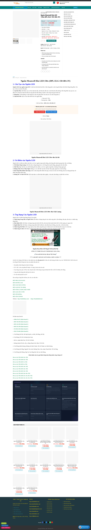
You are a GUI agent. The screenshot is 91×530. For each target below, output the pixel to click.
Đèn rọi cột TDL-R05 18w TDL (20, 366)
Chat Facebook (5, 525)
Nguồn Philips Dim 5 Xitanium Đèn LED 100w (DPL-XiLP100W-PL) (45, 442)
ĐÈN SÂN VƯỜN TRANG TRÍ (69, 22)
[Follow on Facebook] (42, 522)
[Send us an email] (48, 522)
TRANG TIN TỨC (46, 7)
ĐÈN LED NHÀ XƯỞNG (68, 18)
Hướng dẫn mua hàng (67, 507)
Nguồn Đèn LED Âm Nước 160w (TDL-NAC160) (45, 466)
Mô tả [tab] (14, 77)
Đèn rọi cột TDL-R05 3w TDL (20, 362)
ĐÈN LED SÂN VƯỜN (19, 292)
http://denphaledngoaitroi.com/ (35, 508)
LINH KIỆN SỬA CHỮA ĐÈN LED (70, 24)
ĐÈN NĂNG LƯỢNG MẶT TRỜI (69, 20)
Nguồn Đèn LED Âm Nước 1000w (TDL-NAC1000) (19, 489)
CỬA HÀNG (40, 7)
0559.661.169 (49, 510)
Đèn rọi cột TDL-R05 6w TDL (20, 364)
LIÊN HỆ (63, 7)
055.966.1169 (17, 329)
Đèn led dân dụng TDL (68, 28)
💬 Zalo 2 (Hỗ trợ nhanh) (51, 111)
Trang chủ (29, 7)
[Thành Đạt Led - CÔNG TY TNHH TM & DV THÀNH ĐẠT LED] (18, 3)
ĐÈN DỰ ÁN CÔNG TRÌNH (68, 26)
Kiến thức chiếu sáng (67, 36)
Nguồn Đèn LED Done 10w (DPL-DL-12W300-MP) (32, 489)
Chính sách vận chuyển (68, 509)
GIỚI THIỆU (34, 7)
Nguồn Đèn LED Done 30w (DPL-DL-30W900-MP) (32, 442)
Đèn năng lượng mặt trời (18, 513)
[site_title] (45, 528)
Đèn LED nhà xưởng (17, 511)
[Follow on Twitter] (46, 522)
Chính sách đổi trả (67, 501)
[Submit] (54, 3)
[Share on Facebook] (42, 71)
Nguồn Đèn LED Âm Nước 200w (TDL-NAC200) (72, 442)
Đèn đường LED (17, 509)
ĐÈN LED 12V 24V (67, 14)
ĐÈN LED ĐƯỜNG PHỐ (68, 16)
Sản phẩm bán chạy (67, 34)
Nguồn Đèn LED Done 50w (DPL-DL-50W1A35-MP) (19, 466)
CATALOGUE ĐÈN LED (55, 7)
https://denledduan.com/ (34, 513)
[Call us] (50, 522)
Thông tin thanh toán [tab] (23, 77)
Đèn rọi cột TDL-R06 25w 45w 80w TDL (22, 375)
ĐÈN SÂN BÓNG (17, 294)
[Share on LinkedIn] (49, 71)
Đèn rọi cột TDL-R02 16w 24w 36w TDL (22, 378)
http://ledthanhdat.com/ (34, 506)
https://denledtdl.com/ (33, 511)
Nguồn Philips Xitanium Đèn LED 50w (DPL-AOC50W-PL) (58, 442)
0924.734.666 (17, 331)
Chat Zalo (4, 523)
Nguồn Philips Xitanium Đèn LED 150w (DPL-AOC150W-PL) (58, 466)
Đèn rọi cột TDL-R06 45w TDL (20, 359)
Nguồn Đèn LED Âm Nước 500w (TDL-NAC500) (32, 466)
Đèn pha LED (16, 507)
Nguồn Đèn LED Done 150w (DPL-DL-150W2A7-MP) (72, 466)
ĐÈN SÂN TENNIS (18, 296)
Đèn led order (66, 32)
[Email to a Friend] (45, 71)
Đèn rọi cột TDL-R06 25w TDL (20, 357)
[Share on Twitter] (43, 71)
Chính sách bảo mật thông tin (69, 505)
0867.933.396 (17, 326)
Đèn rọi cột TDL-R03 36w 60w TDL (21, 373)
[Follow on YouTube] (52, 522)
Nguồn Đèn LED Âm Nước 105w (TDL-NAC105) (19, 442)
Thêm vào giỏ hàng (51, 40)
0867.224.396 (17, 324)
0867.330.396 (17, 321)
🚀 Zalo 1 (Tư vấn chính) (39, 111)
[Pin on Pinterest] (47, 71)
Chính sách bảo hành (67, 503)
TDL (52, 528)
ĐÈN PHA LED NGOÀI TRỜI (69, 12)
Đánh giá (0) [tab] (17, 77)
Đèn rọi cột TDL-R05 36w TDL (20, 371)
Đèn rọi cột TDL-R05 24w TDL (20, 368)
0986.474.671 (17, 319)
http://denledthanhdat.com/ (34, 504)
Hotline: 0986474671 (5, 527)
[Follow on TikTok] (44, 522)
